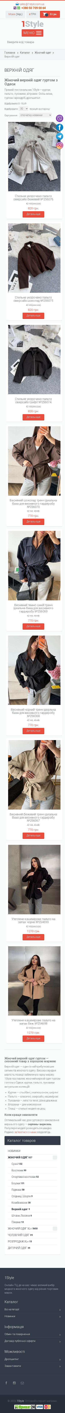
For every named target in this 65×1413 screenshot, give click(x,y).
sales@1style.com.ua (31, 4)
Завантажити (13, 1366)
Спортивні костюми (24, 1176)
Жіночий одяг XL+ (23, 1228)
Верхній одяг (19, 1209)
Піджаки (16, 1189)
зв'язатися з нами (25, 1132)
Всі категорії (12, 1309)
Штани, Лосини (20, 1215)
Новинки (10, 1316)
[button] (15, 14)
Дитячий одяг (19, 1248)
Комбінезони (20, 1202)
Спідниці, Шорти (20, 1196)
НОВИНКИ (14, 1151)
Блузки (16, 1183)
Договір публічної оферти (20, 1341)
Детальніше (33, 214)
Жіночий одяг (20, 1157)
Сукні (15, 1163)
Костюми (17, 1170)
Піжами (16, 1222)
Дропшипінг (12, 1359)
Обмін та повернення (17, 1334)
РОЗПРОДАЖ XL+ (20, 1241)
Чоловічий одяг (20, 1235)
